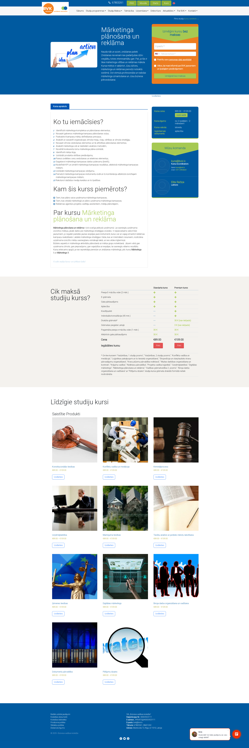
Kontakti (192, 11)
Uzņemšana (141, 11)
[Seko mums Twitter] (124, 738)
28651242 (147, 725)
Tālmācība (129, 11)
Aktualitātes (168, 11)
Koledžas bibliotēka (58, 720)
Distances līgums (58, 728)
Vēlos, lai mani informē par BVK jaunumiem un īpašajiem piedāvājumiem (176, 67)
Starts (155, 3)
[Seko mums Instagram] (128, 738)
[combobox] (157, 54)
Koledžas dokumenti (59, 717)
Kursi (166, 3)
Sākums (80, 11)
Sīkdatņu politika (57, 725)
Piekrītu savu (175, 59)
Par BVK (181, 11)
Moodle (143, 3)
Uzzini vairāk (181, 115)
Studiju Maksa (114, 11)
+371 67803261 (181, 170)
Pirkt (158, 345)
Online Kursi (155, 11)
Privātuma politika (58, 722)
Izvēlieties (156, 96)
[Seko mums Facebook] (121, 738)
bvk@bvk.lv (138, 722)
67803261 (117, 2)
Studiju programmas (95, 11)
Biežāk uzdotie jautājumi (60, 714)
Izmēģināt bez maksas (175, 76)
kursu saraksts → (191, 19)
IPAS (131, 3)
